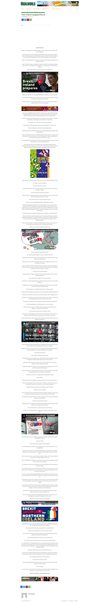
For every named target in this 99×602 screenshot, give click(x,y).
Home (22, 11)
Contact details (71, 600)
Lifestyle (28, 8)
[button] (77, 9)
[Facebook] (22, 20)
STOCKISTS (76, 600)
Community (28, 11)
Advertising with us (64, 600)
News (22, 8)
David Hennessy (25, 16)
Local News (35, 12)
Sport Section (36, 8)
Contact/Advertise (56, 8)
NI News (40, 12)
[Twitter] (25, 20)
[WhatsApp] (30, 20)
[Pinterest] (28, 20)
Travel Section (45, 8)
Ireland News (31, 12)
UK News (43, 12)
